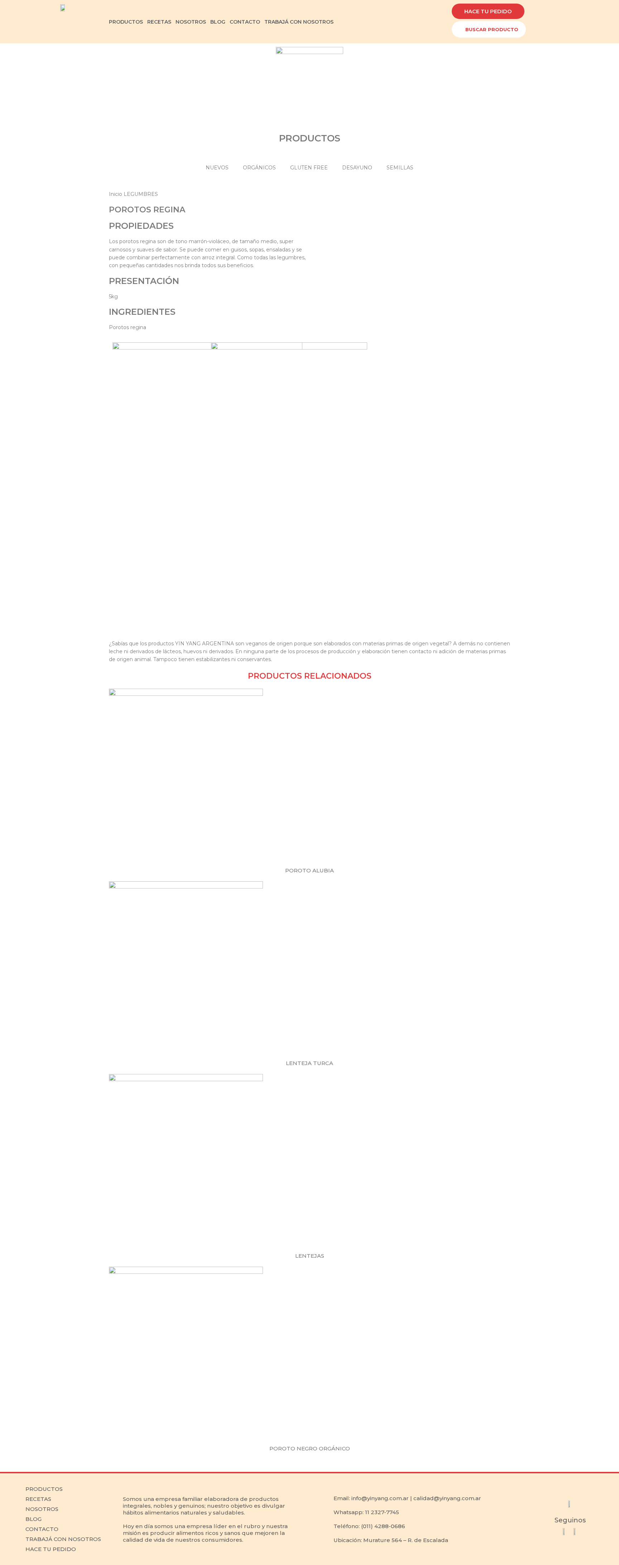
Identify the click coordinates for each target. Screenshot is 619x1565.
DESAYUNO (357, 167)
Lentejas (309, 1255)
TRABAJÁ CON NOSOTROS (299, 22)
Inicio (116, 194)
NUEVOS (217, 167)
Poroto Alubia (309, 870)
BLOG (217, 22)
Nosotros (41, 1509)
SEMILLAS (400, 167)
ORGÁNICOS (259, 167)
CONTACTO (245, 22)
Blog (33, 1519)
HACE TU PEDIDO (50, 1549)
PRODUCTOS (126, 22)
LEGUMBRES (141, 194)
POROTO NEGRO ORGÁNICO (309, 1448)
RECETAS (159, 22)
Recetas (38, 1499)
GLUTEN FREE (309, 167)
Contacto (41, 1529)
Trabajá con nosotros (63, 1539)
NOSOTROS (191, 22)
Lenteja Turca (309, 1063)
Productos (44, 1488)
